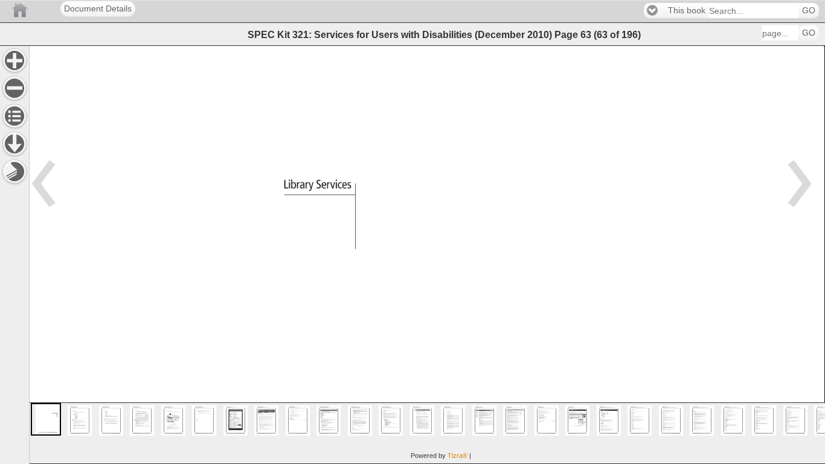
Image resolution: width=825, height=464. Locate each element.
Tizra (457, 455)
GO (808, 10)
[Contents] (14, 116)
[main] (427, 254)
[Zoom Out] (14, 88)
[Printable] (14, 172)
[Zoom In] (14, 60)
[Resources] (14, 144)
